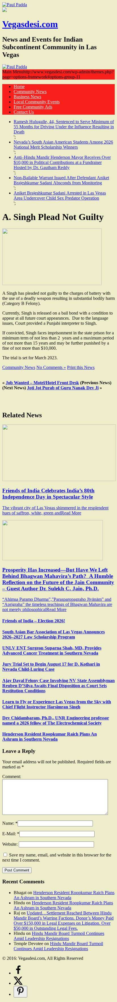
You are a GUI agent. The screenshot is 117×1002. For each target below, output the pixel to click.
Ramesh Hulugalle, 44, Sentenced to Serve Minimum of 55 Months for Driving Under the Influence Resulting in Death (64, 126)
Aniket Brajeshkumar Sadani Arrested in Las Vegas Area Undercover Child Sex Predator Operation (60, 195)
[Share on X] (18, 983)
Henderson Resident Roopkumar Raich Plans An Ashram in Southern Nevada (49, 737)
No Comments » (51, 367)
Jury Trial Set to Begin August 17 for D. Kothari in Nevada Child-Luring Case (51, 667)
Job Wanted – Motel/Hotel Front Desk (42, 382)
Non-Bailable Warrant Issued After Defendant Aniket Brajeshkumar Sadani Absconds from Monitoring (61, 180)
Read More (71, 512)
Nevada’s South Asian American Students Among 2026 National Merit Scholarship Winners (63, 144)
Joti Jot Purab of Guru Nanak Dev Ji (63, 387)
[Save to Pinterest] (20, 991)
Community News (30, 91)
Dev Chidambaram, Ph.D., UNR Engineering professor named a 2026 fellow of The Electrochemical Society (55, 720)
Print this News (81, 367)
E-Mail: (9, 833)
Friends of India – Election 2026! (33, 620)
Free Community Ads (33, 106)
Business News (27, 96)
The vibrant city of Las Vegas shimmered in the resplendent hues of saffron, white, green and (55, 510)
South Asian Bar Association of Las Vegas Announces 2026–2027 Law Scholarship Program (53, 634)
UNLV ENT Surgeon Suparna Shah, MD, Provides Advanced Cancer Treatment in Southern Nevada (51, 650)
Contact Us (24, 112)
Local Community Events (37, 101)
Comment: (11, 776)
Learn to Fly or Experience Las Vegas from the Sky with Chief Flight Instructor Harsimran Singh (56, 704)
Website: (10, 844)
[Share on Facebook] (18, 973)
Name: (8, 823)
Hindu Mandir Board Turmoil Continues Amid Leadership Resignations (59, 936)
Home (19, 86)
